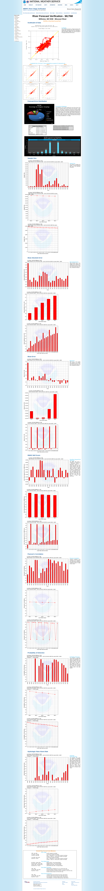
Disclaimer (63, 881)
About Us (72, 884)
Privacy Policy (73, 881)
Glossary (63, 884)
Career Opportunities (74, 885)
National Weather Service (37, 883)
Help (63, 883)
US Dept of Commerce (36, 881)
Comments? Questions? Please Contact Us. (39, 888)
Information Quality (65, 882)
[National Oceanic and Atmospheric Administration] (24, 2)
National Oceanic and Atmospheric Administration (40, 882)
